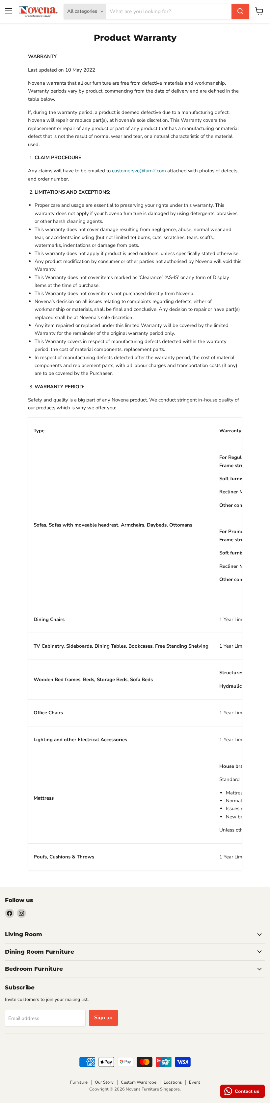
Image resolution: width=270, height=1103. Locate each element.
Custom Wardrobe (138, 1082)
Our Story (104, 1082)
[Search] (240, 11)
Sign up (103, 1017)
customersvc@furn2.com (139, 170)
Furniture (79, 1082)
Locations (173, 1082)
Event (194, 1082)
